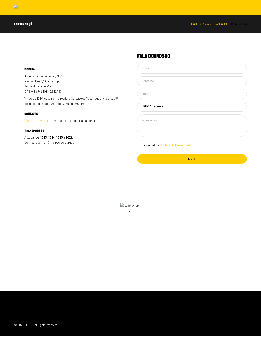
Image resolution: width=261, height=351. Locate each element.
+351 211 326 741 (36, 121)
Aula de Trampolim (215, 24)
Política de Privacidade (175, 145)
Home (194, 24)
